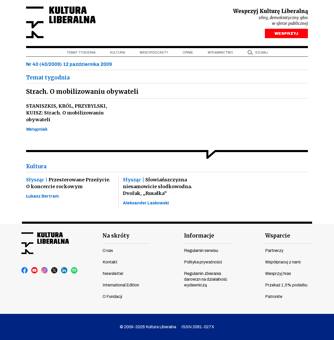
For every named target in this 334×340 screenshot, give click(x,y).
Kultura (117, 52)
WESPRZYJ (286, 33)
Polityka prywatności (203, 262)
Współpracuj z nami (283, 262)
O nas (108, 250)
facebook (24, 270)
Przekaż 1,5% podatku (286, 285)
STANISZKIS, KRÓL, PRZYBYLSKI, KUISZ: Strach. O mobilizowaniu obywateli (66, 113)
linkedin (64, 270)
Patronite (273, 296)
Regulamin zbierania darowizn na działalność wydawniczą (205, 279)
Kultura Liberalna (61, 22)
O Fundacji (112, 296)
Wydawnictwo (220, 52)
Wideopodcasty (154, 52)
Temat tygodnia (81, 52)
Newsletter (113, 273)
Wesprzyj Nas (278, 273)
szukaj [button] (261, 52)
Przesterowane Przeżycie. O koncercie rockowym (68, 183)
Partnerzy (274, 250)
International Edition (121, 285)
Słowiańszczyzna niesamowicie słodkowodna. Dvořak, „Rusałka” (157, 186)
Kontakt (110, 262)
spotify (74, 270)
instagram (44, 270)
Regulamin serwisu (201, 250)
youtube (34, 270)
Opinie (188, 52)
